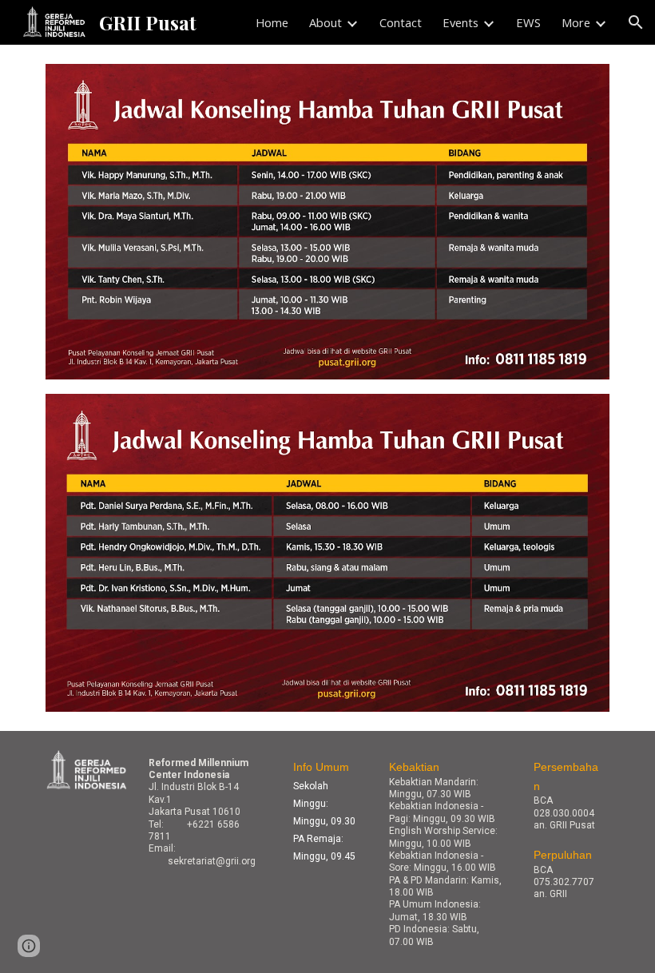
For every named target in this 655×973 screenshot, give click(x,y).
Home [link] (272, 22)
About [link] (325, 22)
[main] (207, 812)
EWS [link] (528, 22)
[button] (636, 22)
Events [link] (460, 22)
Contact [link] (400, 22)
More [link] (576, 22)
